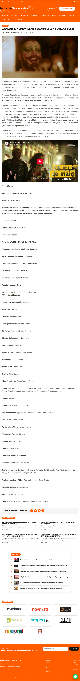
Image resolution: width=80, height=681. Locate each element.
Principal (5, 15)
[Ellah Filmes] (66, 620)
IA (4, 20)
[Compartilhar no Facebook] (39, 510)
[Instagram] (74, 2)
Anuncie (75, 667)
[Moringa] (14, 609)
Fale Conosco (22, 20)
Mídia (54, 15)
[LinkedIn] (77, 2)
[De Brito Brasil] (40, 631)
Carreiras (11, 20)
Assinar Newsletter (67, 8)
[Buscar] (78, 8)
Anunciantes (44, 15)
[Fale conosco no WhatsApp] (75, 676)
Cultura (5, 25)
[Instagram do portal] (42, 510)
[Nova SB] (40, 609)
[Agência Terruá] (14, 620)
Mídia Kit (52, 8)
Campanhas (24, 15)
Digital (71, 15)
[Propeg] (40, 620)
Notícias (14, 15)
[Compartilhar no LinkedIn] (31, 510)
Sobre (74, 662)
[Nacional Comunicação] (14, 631)
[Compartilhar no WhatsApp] (35, 510)
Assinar (74, 648)
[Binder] (66, 609)
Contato (75, 669)
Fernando (14, 8)
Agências (34, 15)
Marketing (62, 15)
